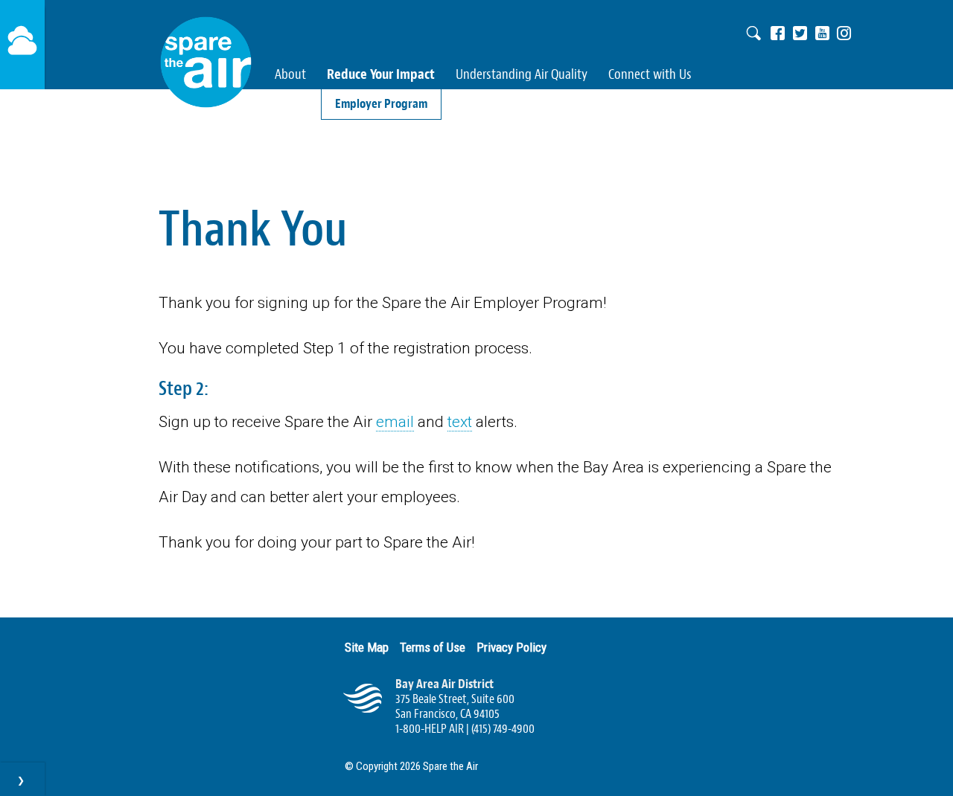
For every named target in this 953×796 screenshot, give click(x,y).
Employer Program (381, 104)
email (395, 422)
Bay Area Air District (444, 684)
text (459, 422)
